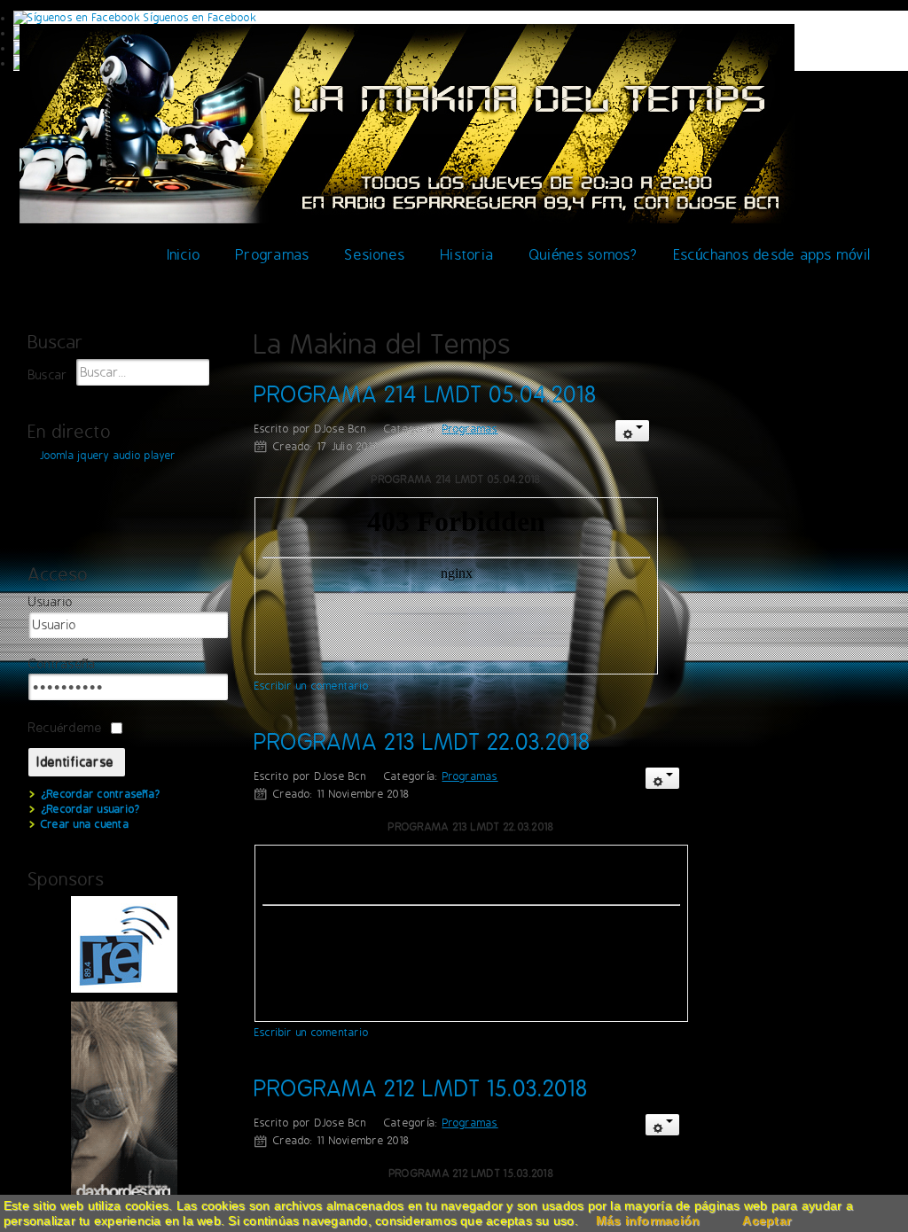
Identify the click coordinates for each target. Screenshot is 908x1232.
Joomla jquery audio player (108, 455)
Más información (648, 1220)
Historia (467, 254)
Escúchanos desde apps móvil (772, 254)
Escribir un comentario (311, 686)
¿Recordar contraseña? (100, 794)
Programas (272, 254)
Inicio (184, 254)
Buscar (47, 375)
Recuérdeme (65, 728)
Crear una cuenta (85, 824)
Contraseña (62, 664)
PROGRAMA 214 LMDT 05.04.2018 (425, 394)
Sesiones (375, 254)
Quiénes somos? (583, 254)
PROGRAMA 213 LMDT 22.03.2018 (422, 741)
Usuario (51, 602)
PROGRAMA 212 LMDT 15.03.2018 (421, 1088)
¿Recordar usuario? (90, 809)
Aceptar (766, 1220)
